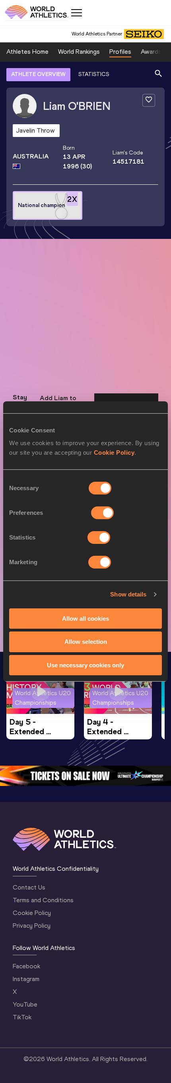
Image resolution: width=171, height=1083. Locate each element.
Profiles (120, 51)
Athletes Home (27, 51)
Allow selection (85, 641)
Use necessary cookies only (85, 665)
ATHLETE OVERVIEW (38, 74)
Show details (128, 594)
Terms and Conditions (43, 900)
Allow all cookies (85, 618)
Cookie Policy (114, 452)
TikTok (22, 1017)
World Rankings (79, 51)
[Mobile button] (76, 13)
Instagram (26, 979)
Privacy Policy (32, 925)
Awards (151, 51)
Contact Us (29, 887)
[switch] (102, 512)
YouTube (25, 1004)
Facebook (26, 966)
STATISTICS (93, 74)
